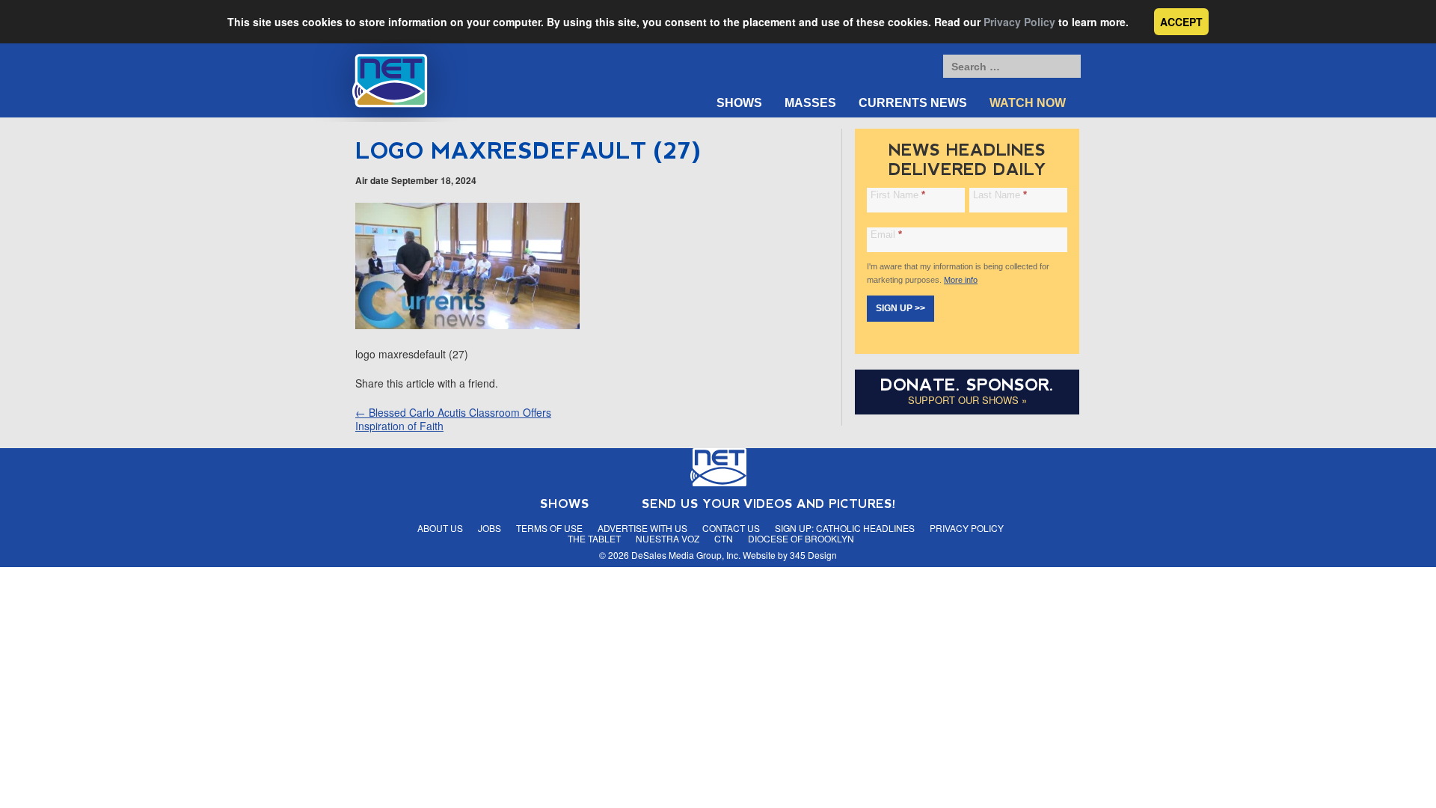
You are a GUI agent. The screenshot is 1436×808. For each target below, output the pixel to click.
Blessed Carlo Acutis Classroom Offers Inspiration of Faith (453, 419)
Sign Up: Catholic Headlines (845, 527)
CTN (723, 538)
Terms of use (549, 527)
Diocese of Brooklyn (801, 538)
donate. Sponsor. (967, 385)
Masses (810, 103)
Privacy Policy (1019, 21)
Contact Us (731, 527)
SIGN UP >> (900, 308)
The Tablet (594, 538)
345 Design (813, 554)
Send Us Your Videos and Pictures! (769, 504)
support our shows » (967, 400)
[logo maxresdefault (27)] (467, 324)
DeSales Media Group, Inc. (685, 554)
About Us (440, 527)
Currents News (913, 103)
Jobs (489, 527)
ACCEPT (1181, 21)
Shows (739, 103)
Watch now (1027, 103)
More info (961, 279)
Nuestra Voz (667, 538)
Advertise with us (642, 527)
